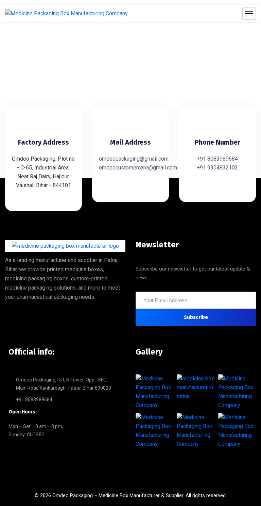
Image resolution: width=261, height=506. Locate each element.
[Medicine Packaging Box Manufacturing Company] (66, 13)
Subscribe (196, 317)
